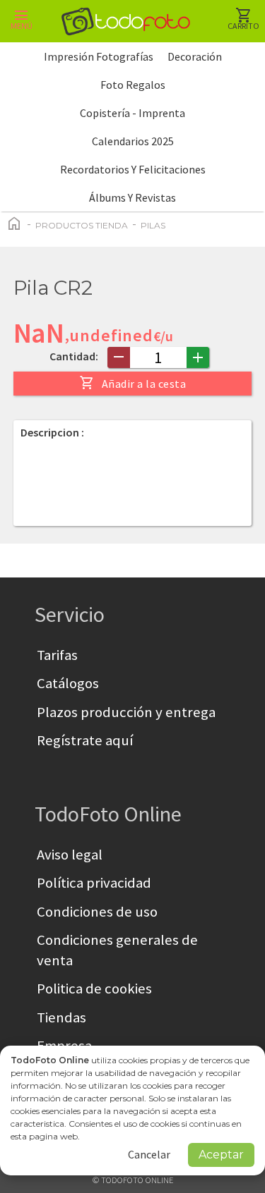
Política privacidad (94, 883)
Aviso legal (69, 854)
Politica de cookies (94, 988)
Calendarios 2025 (133, 141)
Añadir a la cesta (133, 383)
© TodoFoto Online (133, 1180)
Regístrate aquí (85, 740)
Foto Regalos (132, 85)
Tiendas (61, 1017)
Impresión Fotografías (98, 56)
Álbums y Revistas (132, 197)
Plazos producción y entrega (126, 712)
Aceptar (221, 1154)
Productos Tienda (81, 225)
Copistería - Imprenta (132, 113)
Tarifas (57, 655)
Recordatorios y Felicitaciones (133, 169)
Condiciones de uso (97, 912)
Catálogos (68, 683)
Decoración (194, 56)
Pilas (153, 225)
